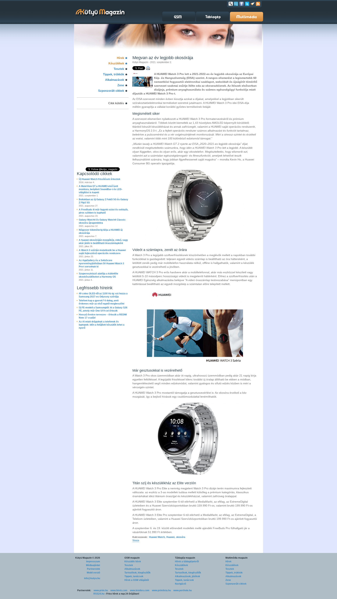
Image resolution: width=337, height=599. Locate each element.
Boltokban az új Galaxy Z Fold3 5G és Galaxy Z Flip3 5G (103, 201)
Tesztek (119, 68)
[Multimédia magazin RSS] (258, 4)
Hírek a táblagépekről (187, 561)
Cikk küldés (116, 103)
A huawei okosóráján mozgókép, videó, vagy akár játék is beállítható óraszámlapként (103, 242)
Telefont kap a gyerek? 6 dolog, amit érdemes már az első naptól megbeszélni (101, 302)
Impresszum (93, 561)
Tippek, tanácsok (133, 576)
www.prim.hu (101, 590)
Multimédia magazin (236, 557)
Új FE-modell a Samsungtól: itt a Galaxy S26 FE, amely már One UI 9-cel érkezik (103, 309)
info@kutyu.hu (92, 578)
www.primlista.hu (161, 590)
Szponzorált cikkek (111, 90)
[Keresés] (231, 4)
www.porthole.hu (182, 590)
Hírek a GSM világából (136, 580)
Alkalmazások (114, 79)
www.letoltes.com (139, 590)
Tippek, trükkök (113, 74)
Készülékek (116, 63)
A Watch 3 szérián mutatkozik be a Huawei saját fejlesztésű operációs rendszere (102, 252)
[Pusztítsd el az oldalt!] (253, 4)
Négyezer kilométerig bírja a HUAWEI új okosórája (100, 231)
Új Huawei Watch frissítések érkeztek (99, 179)
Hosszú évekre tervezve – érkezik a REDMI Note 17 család (103, 316)
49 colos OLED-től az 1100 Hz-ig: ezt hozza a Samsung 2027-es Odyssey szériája (103, 295)
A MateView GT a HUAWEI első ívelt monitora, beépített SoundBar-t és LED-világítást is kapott (100, 189)
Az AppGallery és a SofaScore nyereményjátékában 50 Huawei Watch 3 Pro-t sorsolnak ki (101, 263)
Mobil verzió (93, 572)
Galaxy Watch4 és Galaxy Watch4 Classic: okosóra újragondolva (102, 221)
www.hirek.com (118, 590)
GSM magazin (132, 557)
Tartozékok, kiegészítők (137, 572)
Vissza (135, 540)
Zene (120, 85)
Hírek (120, 58)
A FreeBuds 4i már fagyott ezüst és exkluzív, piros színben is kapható (103, 211)
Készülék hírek (132, 561)
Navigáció (180, 583)
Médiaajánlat (93, 565)
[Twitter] (247, 4)
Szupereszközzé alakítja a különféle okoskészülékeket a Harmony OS (98, 275)
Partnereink (93, 569)
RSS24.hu (98, 593)
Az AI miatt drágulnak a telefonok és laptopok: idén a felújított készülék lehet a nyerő (101, 324)
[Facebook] (241, 4)
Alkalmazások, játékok (187, 576)
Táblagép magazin (185, 557)
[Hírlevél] (236, 4)
